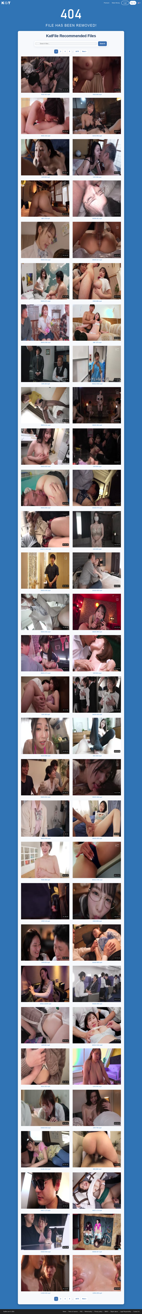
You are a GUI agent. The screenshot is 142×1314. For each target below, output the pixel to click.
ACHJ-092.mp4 (97, 136)
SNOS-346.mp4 (97, 797)
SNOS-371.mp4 (45, 301)
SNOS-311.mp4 (45, 425)
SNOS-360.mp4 (97, 632)
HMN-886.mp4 (97, 301)
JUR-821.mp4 (45, 1045)
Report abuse (114, 1311)
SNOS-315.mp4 (45, 260)
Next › (84, 51)
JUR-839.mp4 (97, 549)
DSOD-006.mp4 (97, 1004)
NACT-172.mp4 (45, 1210)
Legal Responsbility (125, 1311)
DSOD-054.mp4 (46, 1252)
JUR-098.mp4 (97, 177)
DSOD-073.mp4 (97, 508)
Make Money (116, 3)
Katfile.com (6, 1311)
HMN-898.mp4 (97, 921)
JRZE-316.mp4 (45, 136)
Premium (106, 3)
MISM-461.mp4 (97, 218)
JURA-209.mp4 (97, 1293)
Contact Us (136, 1311)
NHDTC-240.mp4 (45, 549)
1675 (77, 51)
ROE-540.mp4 (97, 94)
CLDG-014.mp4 (45, 1169)
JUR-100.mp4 (45, 714)
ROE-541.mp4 (45, 94)
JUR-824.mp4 (45, 962)
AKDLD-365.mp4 (97, 880)
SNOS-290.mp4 (45, 342)
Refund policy (88, 1311)
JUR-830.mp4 (45, 177)
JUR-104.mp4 (45, 384)
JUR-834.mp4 (97, 466)
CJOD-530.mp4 (45, 1293)
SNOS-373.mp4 (45, 673)
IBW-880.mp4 (97, 1169)
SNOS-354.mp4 (97, 425)
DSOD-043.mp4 (46, 1128)
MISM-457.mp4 (97, 1252)
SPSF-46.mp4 (45, 921)
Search (102, 44)
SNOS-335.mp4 (97, 714)
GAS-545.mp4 (97, 1086)
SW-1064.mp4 (97, 756)
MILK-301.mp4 (45, 1086)
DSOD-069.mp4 (97, 962)
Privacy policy (98, 1311)
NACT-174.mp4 (97, 1210)
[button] (139, 3)
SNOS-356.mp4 (45, 632)
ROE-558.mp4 (45, 880)
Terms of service (73, 1311)
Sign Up (133, 3)
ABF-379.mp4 (97, 342)
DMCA (106, 1311)
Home (64, 1311)
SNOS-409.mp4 (97, 838)
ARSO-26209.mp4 (45, 1004)
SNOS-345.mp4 (45, 590)
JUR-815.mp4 (97, 673)
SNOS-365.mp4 (45, 508)
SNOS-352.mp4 (45, 466)
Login (125, 3)
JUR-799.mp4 (97, 1128)
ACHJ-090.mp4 (45, 756)
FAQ (81, 1311)
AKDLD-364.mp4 (97, 1045)
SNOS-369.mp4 (45, 838)
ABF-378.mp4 (45, 218)
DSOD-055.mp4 (97, 590)
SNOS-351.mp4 (45, 797)
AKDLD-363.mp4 (97, 384)
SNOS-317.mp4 (97, 260)
